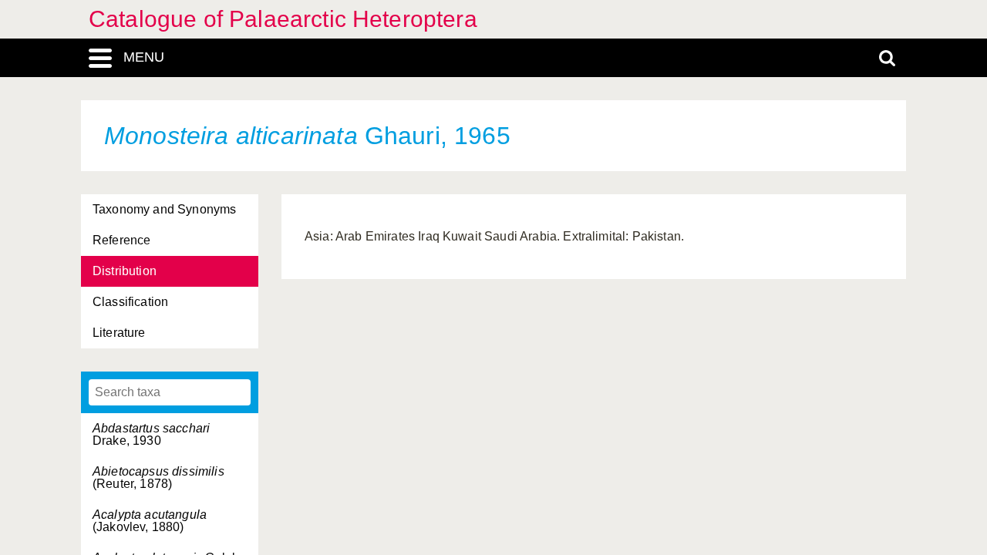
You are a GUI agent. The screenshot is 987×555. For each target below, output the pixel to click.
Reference (121, 240)
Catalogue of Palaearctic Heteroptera (283, 19)
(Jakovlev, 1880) (150, 520)
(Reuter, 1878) (158, 477)
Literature (119, 332)
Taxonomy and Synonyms (164, 209)
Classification (130, 301)
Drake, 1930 (151, 434)
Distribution (125, 271)
